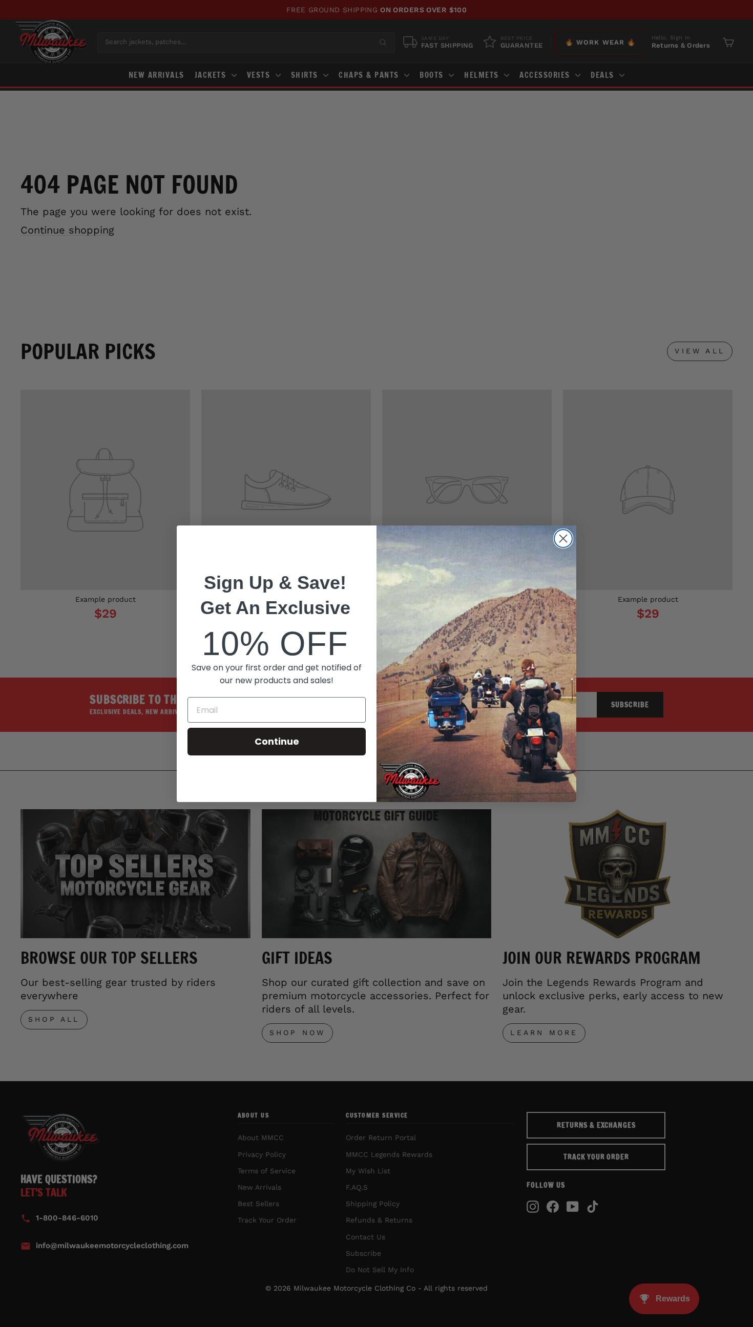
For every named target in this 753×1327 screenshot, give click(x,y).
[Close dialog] (563, 538)
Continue (277, 741)
